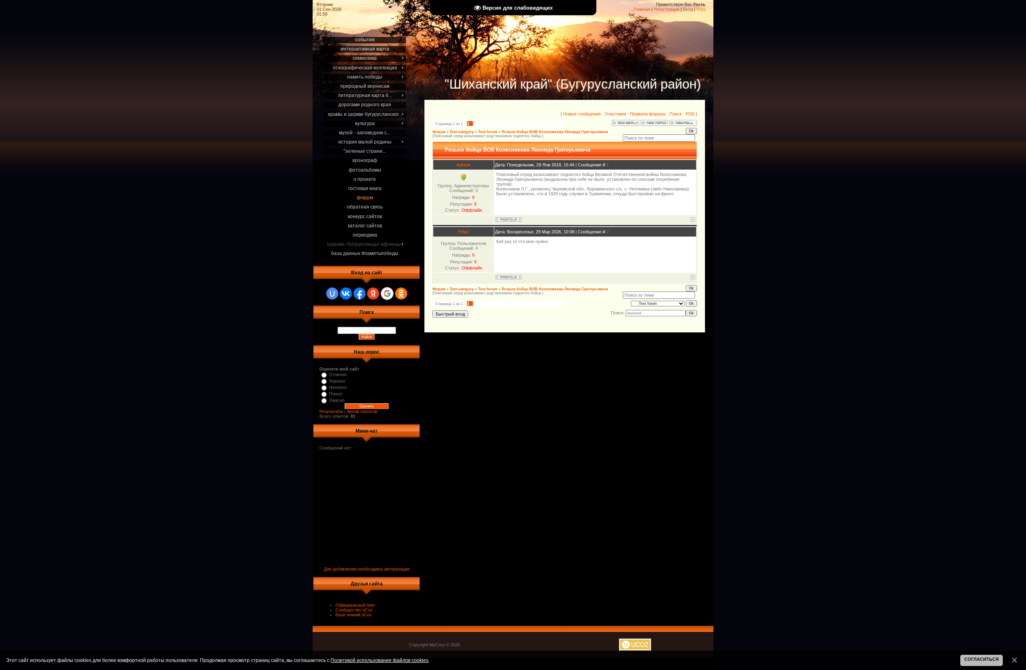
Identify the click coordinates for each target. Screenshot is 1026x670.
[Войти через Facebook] (359, 293)
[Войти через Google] (387, 293)
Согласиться (981, 659)
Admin (463, 164)
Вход (688, 9)
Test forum (487, 132)
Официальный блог (355, 605)
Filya (463, 231)
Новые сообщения (582, 113)
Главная (642, 9)
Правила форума (647, 113)
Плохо (335, 393)
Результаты (331, 411)
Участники (615, 113)
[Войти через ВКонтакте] (346, 293)
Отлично (338, 374)
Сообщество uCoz (354, 609)
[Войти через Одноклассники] (401, 293)
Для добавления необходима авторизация (367, 569)
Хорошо (337, 381)
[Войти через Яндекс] (373, 293)
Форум (438, 132)
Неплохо (338, 387)
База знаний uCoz (353, 614)
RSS (701, 9)
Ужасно (336, 400)
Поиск (675, 113)
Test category (462, 132)
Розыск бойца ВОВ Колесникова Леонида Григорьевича (555, 132)
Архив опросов (362, 411)
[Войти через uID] (332, 293)
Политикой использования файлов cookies (379, 660)
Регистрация (666, 9)
